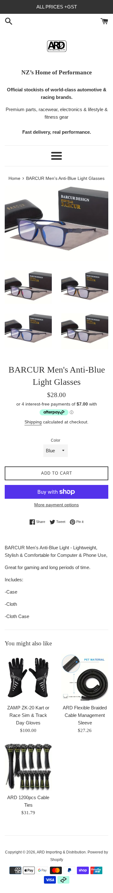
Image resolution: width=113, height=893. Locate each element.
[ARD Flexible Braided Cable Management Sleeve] (84, 677)
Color (55, 440)
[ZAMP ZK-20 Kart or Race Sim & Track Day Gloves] (28, 677)
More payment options (56, 504)
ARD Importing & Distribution (61, 852)
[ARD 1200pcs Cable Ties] (28, 767)
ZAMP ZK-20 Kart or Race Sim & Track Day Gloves (28, 715)
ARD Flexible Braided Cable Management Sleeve (85, 715)
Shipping (33, 421)
